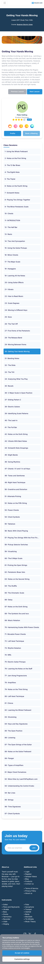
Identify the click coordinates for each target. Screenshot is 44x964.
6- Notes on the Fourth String (16, 186)
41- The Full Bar (11, 427)
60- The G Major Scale (13, 558)
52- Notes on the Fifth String (16, 503)
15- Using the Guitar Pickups (16, 248)
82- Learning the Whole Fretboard (18, 710)
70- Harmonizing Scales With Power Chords (22, 627)
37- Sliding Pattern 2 (13, 400)
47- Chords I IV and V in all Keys (17, 469)
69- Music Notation (12, 620)
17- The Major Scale (12, 262)
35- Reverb (9, 386)
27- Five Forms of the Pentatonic (17, 331)
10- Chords (9, 213)
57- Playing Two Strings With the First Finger (22, 538)
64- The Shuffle (11, 586)
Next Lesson (35, 91)
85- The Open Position (13, 731)
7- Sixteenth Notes (12, 193)
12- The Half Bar (11, 227)
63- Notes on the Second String (17, 579)
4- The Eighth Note (12, 172)
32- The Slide (10, 365)
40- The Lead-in (11, 420)
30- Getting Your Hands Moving (17, 351)
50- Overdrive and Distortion (16, 489)
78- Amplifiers (10, 682)
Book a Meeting (31, 133)
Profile (12, 133)
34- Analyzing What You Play (16, 379)
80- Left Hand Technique (14, 696)
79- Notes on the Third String (16, 689)
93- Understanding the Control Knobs (19, 786)
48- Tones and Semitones (15, 476)
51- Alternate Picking (13, 496)
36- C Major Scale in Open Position (18, 393)
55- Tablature (10, 524)
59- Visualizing (11, 551)
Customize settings (22, 959)
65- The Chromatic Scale (14, 593)
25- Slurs (8, 317)
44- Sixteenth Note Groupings (16, 448)
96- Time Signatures (13, 807)
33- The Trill (9, 372)
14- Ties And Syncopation (15, 241)
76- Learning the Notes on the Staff (18, 669)
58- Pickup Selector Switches (16, 545)
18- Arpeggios (10, 269)
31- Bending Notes (12, 358)
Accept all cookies (22, 953)
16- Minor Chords (11, 255)
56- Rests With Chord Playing (16, 531)
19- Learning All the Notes (15, 276)
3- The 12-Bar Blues (12, 165)
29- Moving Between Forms (15, 344)
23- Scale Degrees (12, 303)
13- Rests (8, 234)
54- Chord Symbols (12, 517)
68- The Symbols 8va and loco (17, 614)
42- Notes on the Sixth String (16, 434)
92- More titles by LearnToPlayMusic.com (21, 779)
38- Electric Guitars (12, 407)
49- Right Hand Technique (15, 482)
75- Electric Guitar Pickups (15, 662)
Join (33, 848)
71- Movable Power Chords (15, 634)
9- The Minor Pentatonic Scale (16, 207)
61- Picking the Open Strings (16, 565)
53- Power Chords (12, 510)
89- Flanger (9, 758)
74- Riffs (8, 655)
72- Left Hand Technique (14, 641)
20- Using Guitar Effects (14, 282)
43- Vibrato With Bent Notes (16, 441)
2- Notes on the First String (15, 158)
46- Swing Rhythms (12, 462)
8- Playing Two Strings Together (17, 200)
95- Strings (9, 800)
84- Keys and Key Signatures (16, 724)
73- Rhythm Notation (13, 648)
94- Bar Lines (10, 793)
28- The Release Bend (13, 338)
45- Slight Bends (11, 455)
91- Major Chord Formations (15, 772)
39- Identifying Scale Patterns (16, 413)
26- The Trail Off (11, 324)
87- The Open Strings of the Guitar (18, 745)
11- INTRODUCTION (12, 220)
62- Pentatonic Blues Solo (15, 572)
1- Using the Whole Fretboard (16, 151)
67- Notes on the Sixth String (16, 607)
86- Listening (10, 738)
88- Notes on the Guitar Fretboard (18, 751)
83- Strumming (10, 717)
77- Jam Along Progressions (16, 676)
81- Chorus (9, 703)
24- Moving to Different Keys (16, 310)
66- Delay (8, 600)
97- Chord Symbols (12, 813)
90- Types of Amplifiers (14, 765)
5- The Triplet (10, 179)
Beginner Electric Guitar (25, 24)
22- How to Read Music (14, 296)
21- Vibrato (9, 289)
